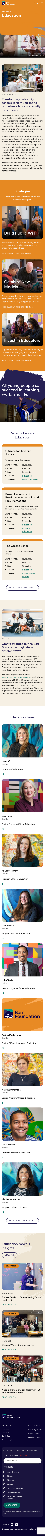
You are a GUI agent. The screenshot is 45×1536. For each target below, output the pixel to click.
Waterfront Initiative (14, 1492)
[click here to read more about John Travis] (3, 993)
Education (10, 1480)
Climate (10, 1476)
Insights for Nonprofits (15, 1488)
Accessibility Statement (10, 1440)
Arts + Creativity (13, 1472)
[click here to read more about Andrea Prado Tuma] (3, 1048)
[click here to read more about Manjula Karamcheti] (3, 1212)
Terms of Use (36, 1529)
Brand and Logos (34, 1437)
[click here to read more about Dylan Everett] (3, 1157)
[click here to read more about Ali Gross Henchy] (3, 884)
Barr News (10, 1484)
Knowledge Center (35, 1430)
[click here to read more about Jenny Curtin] (3, 774)
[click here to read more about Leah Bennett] (3, 938)
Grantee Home (33, 1434)
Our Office (6, 1436)
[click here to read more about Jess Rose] (3, 829)
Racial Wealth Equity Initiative (14, 1497)
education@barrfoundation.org (16, 677)
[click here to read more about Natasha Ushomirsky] (3, 1103)
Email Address (15, 1455)
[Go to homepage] (8, 3)
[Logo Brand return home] (11, 1416)
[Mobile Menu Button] (42, 3)
